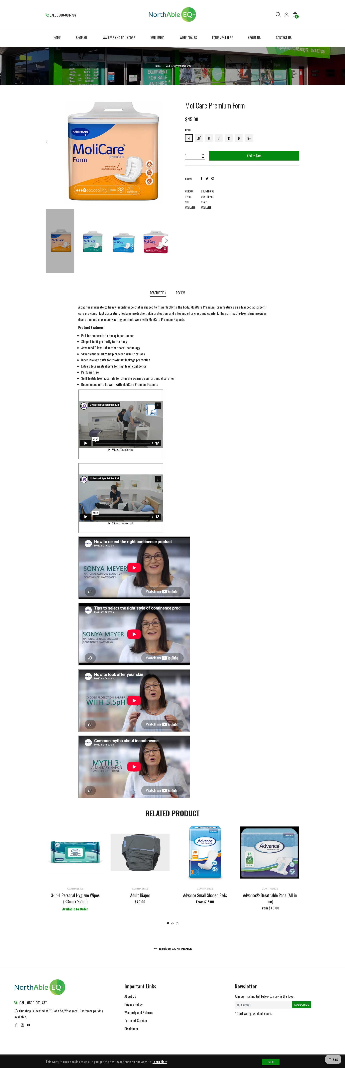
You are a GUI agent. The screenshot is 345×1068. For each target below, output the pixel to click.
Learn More (160, 1061)
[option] (75, 874)
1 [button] (168, 923)
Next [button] (167, 241)
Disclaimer (131, 1028)
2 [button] (172, 923)
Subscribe (301, 1004)
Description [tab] (158, 292)
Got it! (271, 1062)
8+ (249, 138)
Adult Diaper (140, 895)
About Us (130, 996)
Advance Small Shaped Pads (205, 895)
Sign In (286, 15)
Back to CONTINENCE (175, 949)
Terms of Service (135, 1020)
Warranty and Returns (138, 1012)
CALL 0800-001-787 (63, 15)
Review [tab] (181, 292)
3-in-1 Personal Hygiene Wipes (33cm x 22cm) (75, 898)
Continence (75, 888)
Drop (188, 129)
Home (158, 66)
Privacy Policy (133, 1004)
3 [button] (177, 923)
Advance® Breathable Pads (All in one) (270, 898)
